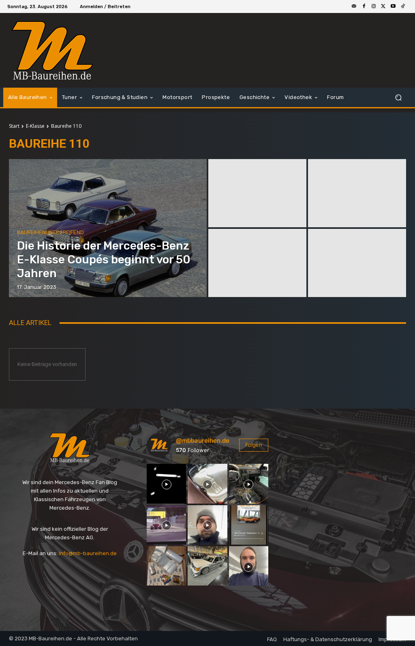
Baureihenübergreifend (50, 232)
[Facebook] (364, 6)
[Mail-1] (354, 6)
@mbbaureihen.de (202, 440)
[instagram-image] (166, 483)
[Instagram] (374, 6)
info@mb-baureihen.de (88, 553)
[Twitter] (383, 6)
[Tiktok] (403, 6)
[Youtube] (393, 6)
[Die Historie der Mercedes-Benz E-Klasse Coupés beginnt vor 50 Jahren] (108, 228)
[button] (398, 97)
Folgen (253, 444)
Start (14, 126)
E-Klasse (35, 126)
